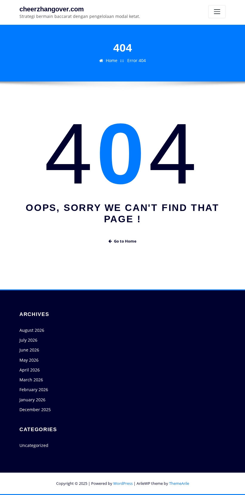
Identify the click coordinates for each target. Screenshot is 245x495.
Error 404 (136, 60)
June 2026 (29, 350)
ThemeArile (179, 483)
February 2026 (33, 389)
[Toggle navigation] (217, 11)
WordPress (123, 483)
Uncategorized (33, 445)
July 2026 (28, 340)
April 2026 (29, 370)
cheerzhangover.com (51, 9)
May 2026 (29, 360)
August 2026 (31, 330)
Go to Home (125, 241)
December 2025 (35, 409)
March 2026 (31, 380)
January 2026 (32, 400)
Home (111, 60)
